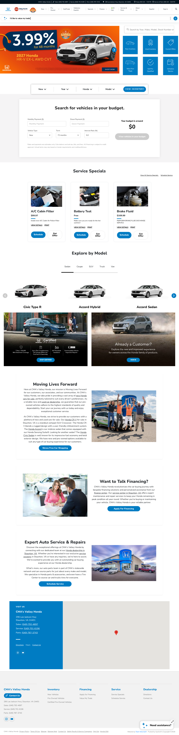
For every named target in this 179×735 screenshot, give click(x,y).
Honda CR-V (71, 419)
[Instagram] (18, 653)
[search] (176, 9)
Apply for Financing (88, 694)
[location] (103, 2)
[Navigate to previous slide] (2, 50)
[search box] (149, 29)
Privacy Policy (24, 731)
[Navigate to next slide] (117, 50)
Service (116, 689)
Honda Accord (35, 429)
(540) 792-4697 (30, 624)
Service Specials (117, 694)
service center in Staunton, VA (126, 493)
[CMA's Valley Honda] (16, 9)
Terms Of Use (35, 731)
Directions (20, 645)
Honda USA (104, 731)
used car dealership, (51, 402)
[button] (116, 632)
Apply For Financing (124, 508)
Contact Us (36, 645)
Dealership (150, 689)
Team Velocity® (141, 732)
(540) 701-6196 (32, 628)
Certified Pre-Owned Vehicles (60, 702)
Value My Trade (86, 698)
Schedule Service (167, 175)
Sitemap (44, 731)
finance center (100, 493)
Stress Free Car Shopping (55, 448)
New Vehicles (53, 694)
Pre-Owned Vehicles (56, 698)
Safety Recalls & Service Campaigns (79, 731)
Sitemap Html (52, 731)
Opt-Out (96, 731)
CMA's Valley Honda (11, 731)
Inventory (54, 689)
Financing (85, 689)
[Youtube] (23, 653)
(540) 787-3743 (30, 632)
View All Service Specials (149, 175)
